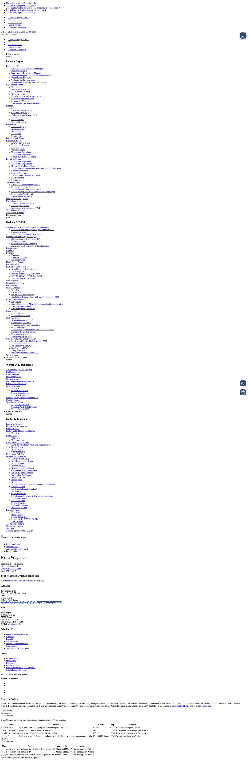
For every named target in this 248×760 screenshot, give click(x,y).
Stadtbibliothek (17, 120)
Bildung (9, 106)
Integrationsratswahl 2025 (21, 346)
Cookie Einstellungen (17, 27)
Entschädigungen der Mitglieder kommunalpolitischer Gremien (37, 304)
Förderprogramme (18, 241)
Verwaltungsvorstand (20, 334)
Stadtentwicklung (13, 182)
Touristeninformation (14, 526)
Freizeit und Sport (13, 159)
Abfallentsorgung (18, 126)
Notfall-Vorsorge (18, 94)
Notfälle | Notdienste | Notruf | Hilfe (26, 96)
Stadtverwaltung (13, 318)
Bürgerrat (10, 250)
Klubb (14, 482)
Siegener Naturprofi (19, 173)
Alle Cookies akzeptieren (30, 758)
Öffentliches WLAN (19, 390)
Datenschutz (11, 661)
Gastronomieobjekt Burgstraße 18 (20, 381)
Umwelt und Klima (14, 201)
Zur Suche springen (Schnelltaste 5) (20, 12)
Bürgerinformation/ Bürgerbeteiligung (21, 236)
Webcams (10, 528)
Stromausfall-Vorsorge (20, 101)
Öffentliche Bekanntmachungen (24, 243)
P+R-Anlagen (17, 521)
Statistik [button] (4, 739)
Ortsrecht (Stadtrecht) (15, 283)
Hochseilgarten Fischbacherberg (24, 166)
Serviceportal (14, 20)
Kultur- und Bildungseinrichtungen (20, 431)
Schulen (14, 108)
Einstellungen (7, 710)
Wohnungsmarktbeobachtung (23, 80)
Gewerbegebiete (13, 379)
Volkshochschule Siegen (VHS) (24, 115)
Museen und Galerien (15, 454)
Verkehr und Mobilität (15, 212)
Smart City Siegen (13, 386)
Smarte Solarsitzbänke (20, 393)
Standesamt (16, 133)
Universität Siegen (18, 122)
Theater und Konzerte (15, 524)
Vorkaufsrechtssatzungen (21, 196)
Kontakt (9, 639)
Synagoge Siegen (18, 503)
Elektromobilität (12, 374)
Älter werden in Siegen (20, 143)
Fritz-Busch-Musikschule (21, 110)
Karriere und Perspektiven (17, 267)
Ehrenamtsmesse (18, 260)
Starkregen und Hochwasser (22, 99)
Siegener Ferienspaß (19, 171)
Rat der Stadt (16, 292)
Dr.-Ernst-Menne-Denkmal (22, 473)
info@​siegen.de (14, 624)
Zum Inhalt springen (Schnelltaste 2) (21, 5)
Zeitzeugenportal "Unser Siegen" (19, 531)
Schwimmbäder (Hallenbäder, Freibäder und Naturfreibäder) (36, 168)
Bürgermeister (12, 248)
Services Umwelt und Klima (22, 203)
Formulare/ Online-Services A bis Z (25, 325)
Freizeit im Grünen (14, 424)
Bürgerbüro (16, 131)
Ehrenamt (10, 253)
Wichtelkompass (18, 150)
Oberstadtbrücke (18, 452)
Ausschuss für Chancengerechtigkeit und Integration (27, 227)
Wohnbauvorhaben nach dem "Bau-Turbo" (29, 82)
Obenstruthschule (18, 494)
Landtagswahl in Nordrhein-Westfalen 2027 (29, 341)
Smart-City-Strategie (19, 395)
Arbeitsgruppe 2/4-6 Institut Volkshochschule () (22, 581)
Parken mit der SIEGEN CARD (24, 519)
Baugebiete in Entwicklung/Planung (26, 73)
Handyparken (16, 514)
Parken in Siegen (13, 510)
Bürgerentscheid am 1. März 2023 (25, 353)
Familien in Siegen (13, 140)
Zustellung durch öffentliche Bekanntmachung (30, 246)
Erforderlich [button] (6, 713)
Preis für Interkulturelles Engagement (26, 234)
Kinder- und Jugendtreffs (21, 154)
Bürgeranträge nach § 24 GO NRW (25, 239)
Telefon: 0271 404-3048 (11, 568)
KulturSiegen (11, 435)
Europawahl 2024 (18, 350)
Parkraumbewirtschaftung (16, 384)
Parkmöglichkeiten (19, 517)
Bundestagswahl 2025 (20, 348)
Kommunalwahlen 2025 (21, 343)
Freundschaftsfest (18, 232)
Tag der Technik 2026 (20, 404)
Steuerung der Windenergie (22, 194)
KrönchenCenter (18, 487)
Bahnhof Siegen (18, 466)
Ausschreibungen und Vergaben (19, 370)
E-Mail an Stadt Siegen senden (48, 602)
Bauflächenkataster (19, 71)
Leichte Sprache (15, 22)
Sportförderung (17, 178)
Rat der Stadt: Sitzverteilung (22, 295)
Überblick (15, 87)
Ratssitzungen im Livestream (23, 309)
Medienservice (12, 281)
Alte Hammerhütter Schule (22, 461)
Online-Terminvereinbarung (17, 644)
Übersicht (15, 290)
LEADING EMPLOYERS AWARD (26, 276)
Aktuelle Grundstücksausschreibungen (27, 68)
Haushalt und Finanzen (15, 262)
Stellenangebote (17, 271)
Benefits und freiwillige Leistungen (25, 274)
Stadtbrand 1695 (18, 500)
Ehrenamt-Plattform (19, 257)
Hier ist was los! (12, 428)
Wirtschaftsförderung (14, 402)
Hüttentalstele (16, 449)
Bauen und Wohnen (14, 66)
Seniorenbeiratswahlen (20, 315)
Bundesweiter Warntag (20, 89)
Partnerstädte (11, 285)
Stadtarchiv (16, 117)
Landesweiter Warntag (20, 92)
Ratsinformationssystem (16, 299)
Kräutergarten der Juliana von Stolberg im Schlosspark (33, 484)
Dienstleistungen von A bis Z (18, 634)
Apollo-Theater (17, 463)
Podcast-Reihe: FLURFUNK (23, 278)
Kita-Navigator (17, 147)
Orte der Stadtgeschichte (16, 456)
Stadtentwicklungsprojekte (22, 187)
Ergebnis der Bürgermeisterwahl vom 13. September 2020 (35, 297)
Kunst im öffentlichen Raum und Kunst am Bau (30, 445)
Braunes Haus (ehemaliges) (22, 468)
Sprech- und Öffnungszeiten (17, 648)
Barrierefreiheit (14, 25)
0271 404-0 (31, 602)
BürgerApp (16, 302)
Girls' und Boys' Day (20, 113)
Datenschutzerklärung (180, 706)
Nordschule (16, 491)
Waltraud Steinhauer (19, 505)
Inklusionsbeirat (12, 264)
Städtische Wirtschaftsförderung (24, 407)
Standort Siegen (12, 400)
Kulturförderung (18, 440)
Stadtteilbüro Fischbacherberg (23, 157)
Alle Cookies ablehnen (10, 758)
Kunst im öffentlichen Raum (17, 442)
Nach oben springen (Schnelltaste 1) (21, 3)
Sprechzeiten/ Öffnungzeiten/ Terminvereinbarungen (32, 329)
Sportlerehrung (17, 180)
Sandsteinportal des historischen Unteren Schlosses (32, 496)
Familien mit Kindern (20, 145)
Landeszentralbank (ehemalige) (24, 489)
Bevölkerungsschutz (14, 85)
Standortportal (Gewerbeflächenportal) (22, 397)
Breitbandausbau (13, 372)
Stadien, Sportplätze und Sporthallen (26, 175)
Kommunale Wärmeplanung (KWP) (26, 208)
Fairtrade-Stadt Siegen (15, 138)
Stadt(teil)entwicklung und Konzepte (26, 189)
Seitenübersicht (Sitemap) (16, 670)
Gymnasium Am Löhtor (21, 475)
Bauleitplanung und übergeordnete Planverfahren (31, 75)
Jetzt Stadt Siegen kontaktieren (13, 602)
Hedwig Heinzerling (19, 477)
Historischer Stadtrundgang (17, 426)
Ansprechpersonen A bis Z (22, 320)
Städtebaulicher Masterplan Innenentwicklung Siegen (33, 192)
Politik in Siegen (13, 288)
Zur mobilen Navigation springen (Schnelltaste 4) (26, 10)
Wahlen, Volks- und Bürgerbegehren (21, 339)
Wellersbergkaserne (19, 507)
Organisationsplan (18, 327)
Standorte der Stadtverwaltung (23, 332)
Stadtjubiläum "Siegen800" (17, 199)
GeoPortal (10, 637)
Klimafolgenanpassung (20, 205)
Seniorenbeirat (12, 311)
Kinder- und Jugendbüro (21, 152)
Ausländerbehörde (18, 129)
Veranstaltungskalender (15, 210)
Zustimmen (8, 715)
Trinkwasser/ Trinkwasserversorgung (26, 103)
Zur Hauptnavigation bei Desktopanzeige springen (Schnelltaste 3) (33, 8)
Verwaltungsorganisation (21, 336)
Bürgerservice (12, 124)
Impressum (10, 663)
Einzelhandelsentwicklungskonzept (25, 185)
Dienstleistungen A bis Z (18, 17)
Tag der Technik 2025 (20, 409)
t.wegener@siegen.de (10, 566)
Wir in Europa (12, 355)
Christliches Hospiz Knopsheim (24, 470)
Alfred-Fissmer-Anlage (20, 459)
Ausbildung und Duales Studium (24, 269)
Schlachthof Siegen (19, 498)
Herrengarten (16, 480)
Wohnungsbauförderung (21, 78)
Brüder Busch (17, 447)
